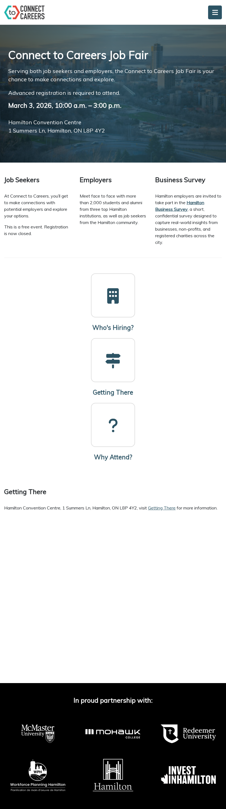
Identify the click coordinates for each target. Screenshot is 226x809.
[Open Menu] (215, 12)
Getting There (162, 508)
